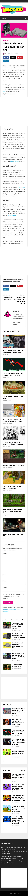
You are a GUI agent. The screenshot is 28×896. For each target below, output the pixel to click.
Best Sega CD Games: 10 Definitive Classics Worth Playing (18, 722)
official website (12, 215)
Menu (4, 18)
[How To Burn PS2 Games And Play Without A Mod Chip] (7, 634)
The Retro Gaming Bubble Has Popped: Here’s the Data (18, 731)
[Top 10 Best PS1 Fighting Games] (7, 664)
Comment (5, 553)
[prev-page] (4, 761)
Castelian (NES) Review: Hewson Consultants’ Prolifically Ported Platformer (18, 820)
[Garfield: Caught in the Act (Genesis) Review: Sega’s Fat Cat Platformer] (7, 774)
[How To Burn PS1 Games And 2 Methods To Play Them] (7, 643)
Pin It (21, 57)
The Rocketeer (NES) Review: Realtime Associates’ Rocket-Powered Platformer (18, 798)
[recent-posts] (11, 619)
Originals (20, 279)
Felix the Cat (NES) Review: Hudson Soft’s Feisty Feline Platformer (18, 787)
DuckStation (22, 187)
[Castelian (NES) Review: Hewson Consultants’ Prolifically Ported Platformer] (7, 817)
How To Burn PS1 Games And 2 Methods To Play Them (17, 645)
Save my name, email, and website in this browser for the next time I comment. (13, 596)
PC (3, 281)
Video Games (16, 281)
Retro (10, 281)
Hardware (14, 279)
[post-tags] (22, 619)
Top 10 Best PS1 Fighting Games (17, 665)
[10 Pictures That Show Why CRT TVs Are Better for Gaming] (7, 623)
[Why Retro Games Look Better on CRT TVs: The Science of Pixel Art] (7, 739)
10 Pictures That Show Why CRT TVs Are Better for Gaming (18, 625)
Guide (9, 279)
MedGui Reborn (14, 161)
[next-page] (6, 761)
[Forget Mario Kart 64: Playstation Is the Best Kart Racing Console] (7, 654)
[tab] (5, 619)
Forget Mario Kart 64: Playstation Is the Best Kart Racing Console (18, 656)
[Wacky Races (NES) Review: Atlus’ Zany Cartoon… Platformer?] (7, 806)
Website (5, 587)
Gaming (4, 40)
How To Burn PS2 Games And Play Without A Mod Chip (18, 635)
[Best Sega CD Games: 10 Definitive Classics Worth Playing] (7, 719)
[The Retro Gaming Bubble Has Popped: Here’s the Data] (7, 730)
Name (4, 574)
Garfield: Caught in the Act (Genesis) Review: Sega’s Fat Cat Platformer (18, 776)
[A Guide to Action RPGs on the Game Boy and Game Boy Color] (7, 750)
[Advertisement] (14, 111)
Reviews (6, 770)
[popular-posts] (5, 619)
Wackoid (8, 53)
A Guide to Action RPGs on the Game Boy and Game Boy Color (18, 752)
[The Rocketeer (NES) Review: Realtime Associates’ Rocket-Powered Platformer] (7, 796)
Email (4, 580)
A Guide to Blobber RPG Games (13, 465)
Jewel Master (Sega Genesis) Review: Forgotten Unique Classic (12, 511)
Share (6, 57)
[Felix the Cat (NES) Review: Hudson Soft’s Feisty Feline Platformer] (7, 785)
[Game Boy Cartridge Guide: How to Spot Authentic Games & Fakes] (7, 709)
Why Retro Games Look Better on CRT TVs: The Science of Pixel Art (18, 742)
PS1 (8, 40)
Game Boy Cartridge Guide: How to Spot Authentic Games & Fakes (18, 711)
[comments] (17, 619)
